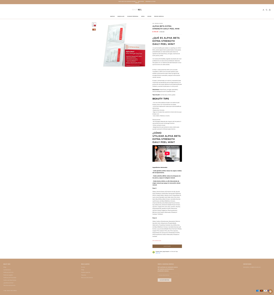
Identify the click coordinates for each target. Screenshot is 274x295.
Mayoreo (83, 275)
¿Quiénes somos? (8, 282)
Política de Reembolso (9, 280)
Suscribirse (164, 280)
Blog (4, 267)
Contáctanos (7, 269)
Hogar (149, 16)
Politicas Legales (8, 275)
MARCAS (112, 16)
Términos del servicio (9, 285)
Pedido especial (85, 272)
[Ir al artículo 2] (94, 30)
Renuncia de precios (87, 277)
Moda (143, 16)
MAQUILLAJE (121, 16)
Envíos (83, 267)
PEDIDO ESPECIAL (159, 16)
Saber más (158, 253)
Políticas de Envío (8, 272)
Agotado (167, 246)
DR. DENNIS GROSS (157, 23)
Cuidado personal (132, 16)
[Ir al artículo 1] (94, 24)
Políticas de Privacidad (9, 277)
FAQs (82, 269)
